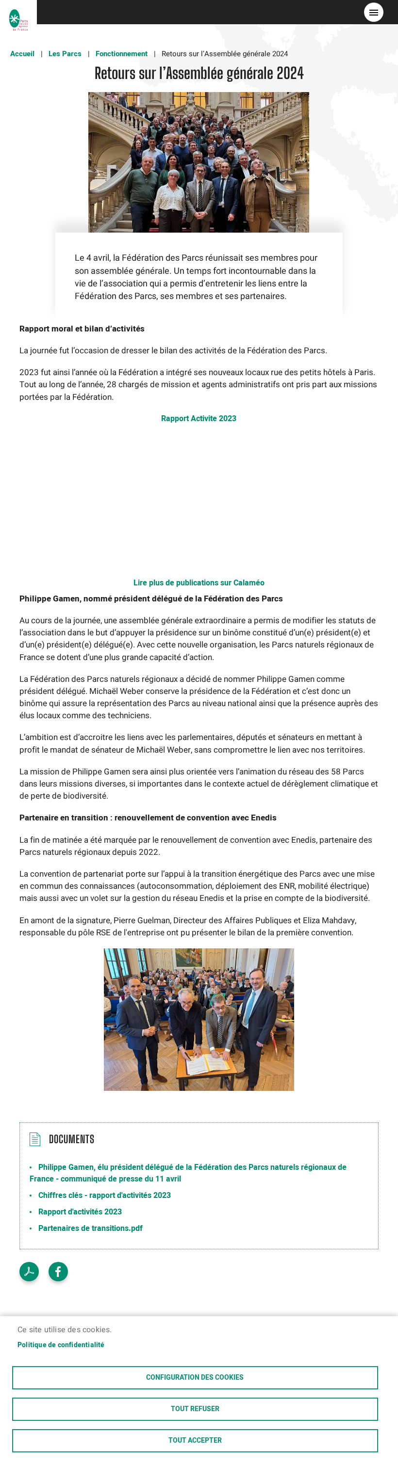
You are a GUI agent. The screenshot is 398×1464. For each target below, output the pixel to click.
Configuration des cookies (195, 1378)
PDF (29, 1271)
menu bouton (373, 12)
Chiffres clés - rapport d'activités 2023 (104, 1195)
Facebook (58, 1271)
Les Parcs (65, 53)
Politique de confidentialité (61, 1345)
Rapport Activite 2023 (198, 419)
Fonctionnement (122, 53)
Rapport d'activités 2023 (80, 1212)
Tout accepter (195, 1441)
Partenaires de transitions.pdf (90, 1228)
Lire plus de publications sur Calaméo (199, 583)
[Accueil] (18, 12)
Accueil (22, 53)
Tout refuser (195, 1409)
